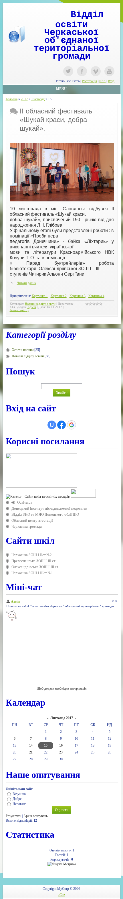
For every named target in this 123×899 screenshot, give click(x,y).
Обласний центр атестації (32, 520)
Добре (17, 799)
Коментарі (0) (19, 310)
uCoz (61, 895)
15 (45, 745)
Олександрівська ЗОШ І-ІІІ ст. (35, 567)
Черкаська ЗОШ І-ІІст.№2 (31, 555)
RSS (102, 81)
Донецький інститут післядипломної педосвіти (49, 508)
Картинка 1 (40, 296)
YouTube (109, 71)
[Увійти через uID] (51, 425)
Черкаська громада (26, 526)
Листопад (38, 99)
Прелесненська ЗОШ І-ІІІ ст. (33, 561)
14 (31, 745)
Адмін (31, 307)
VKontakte (96, 71)
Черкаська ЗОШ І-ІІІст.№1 (32, 573)
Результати (13, 816)
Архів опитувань (35, 816)
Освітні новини (22, 350)
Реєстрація (89, 81)
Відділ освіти (79, 19)
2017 (24, 99)
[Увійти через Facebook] (61, 425)
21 (31, 752)
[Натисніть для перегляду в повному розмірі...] (62, 200)
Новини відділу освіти (40, 303)
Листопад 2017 (61, 718)
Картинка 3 (78, 296)
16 (61, 745)
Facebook (82, 71)
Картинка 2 (59, 296)
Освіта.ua (24, 502)
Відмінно (19, 794)
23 (61, 752)
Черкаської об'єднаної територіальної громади (71, 44)
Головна (11, 99)
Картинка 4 (96, 296)
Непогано (19, 804)
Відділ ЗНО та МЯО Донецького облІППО (45, 514)
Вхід (111, 81)
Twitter (68, 71)
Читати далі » (26, 283)
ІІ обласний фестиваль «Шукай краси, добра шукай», (56, 119)
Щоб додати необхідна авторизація (62, 688)
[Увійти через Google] (71, 424)
